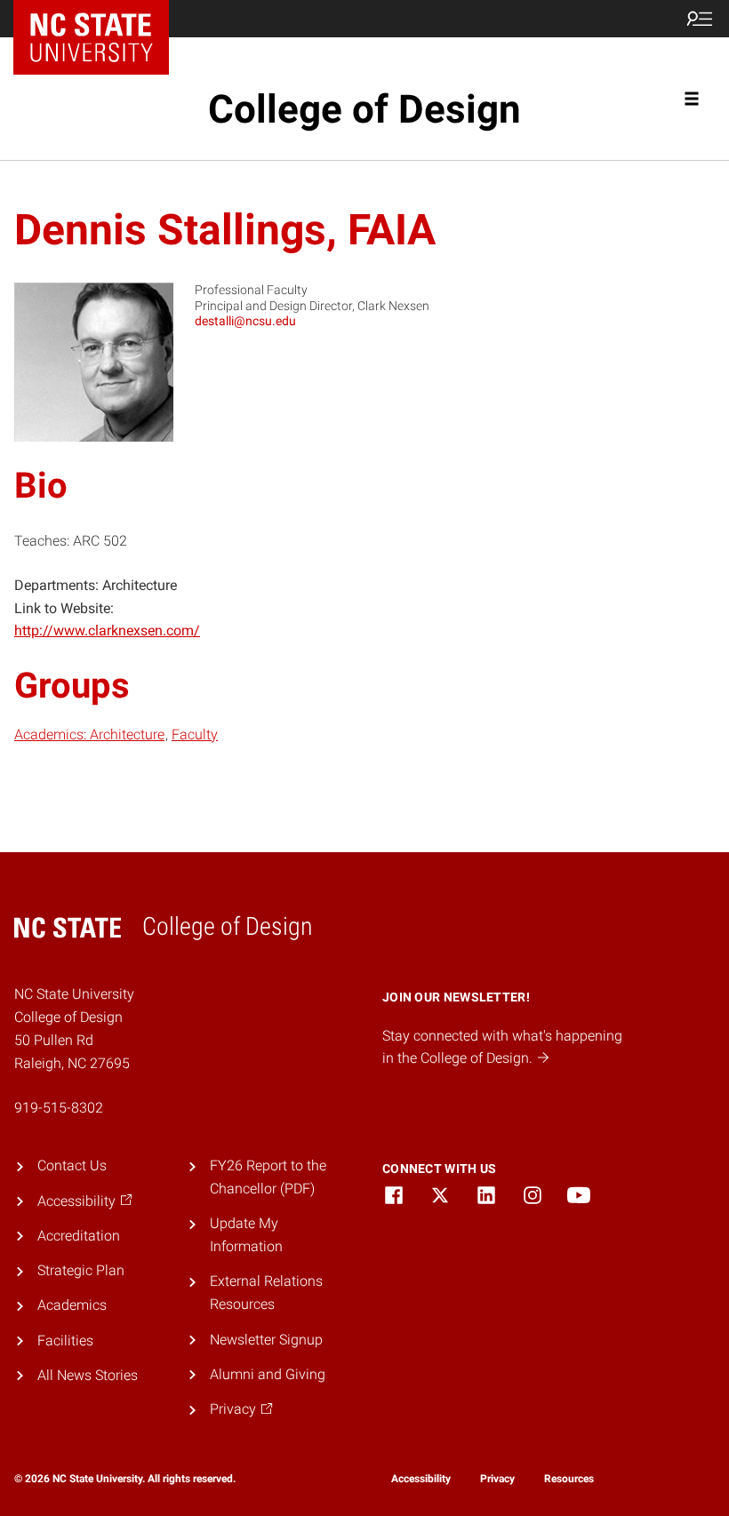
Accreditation (78, 1235)
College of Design (364, 109)
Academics (72, 1305)
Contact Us (72, 1165)
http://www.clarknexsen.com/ (107, 630)
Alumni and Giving (267, 1374)
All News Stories (87, 1375)
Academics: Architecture (89, 734)
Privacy (497, 1478)
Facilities (65, 1340)
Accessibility (421, 1478)
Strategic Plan (80, 1270)
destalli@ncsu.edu (245, 321)
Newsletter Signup (266, 1339)
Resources (569, 1478)
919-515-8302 (58, 1107)
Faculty (195, 734)
